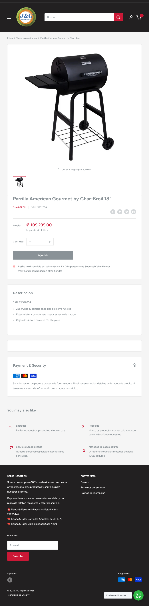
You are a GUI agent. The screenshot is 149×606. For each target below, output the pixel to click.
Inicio (10, 38)
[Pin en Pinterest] (119, 211)
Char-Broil (19, 207)
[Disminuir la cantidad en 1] (30, 242)
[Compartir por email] (133, 211)
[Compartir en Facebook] (112, 211)
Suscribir (18, 556)
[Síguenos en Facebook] (9, 580)
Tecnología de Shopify (18, 595)
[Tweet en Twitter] (126, 211)
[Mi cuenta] (131, 17)
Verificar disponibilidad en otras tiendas (40, 270)
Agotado (43, 255)
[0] (138, 17)
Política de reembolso (93, 493)
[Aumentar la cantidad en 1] (49, 242)
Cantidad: (18, 241)
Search (85, 482)
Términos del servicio (93, 487)
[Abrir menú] (9, 17)
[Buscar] (118, 17)
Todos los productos (26, 38)
